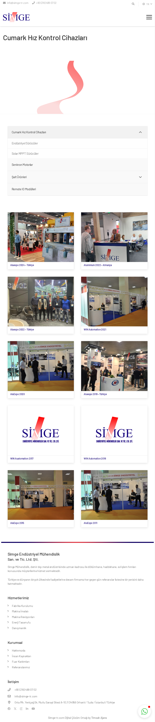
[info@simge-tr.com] (11, 696)
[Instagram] (21, 708)
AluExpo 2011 (90, 522)
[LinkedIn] (27, 708)
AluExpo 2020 (17, 394)
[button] (147, 4)
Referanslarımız (21, 667)
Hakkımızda (18, 650)
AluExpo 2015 (17, 522)
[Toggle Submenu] (140, 132)
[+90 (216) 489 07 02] (11, 689)
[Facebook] (9, 708)
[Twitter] (15, 708)
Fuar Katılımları (20, 661)
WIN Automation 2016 (95, 458)
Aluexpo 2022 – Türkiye (22, 329)
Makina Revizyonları (23, 617)
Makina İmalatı (20, 611)
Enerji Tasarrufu (21, 622)
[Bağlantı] (8, 606)
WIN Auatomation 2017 (22, 458)
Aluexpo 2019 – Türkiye (95, 394)
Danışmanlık (19, 628)
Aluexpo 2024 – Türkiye (22, 265)
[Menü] (149, 17)
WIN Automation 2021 (95, 329)
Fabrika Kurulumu (22, 605)
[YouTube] (33, 708)
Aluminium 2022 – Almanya (98, 265)
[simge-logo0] (16, 17)
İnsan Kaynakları (21, 656)
